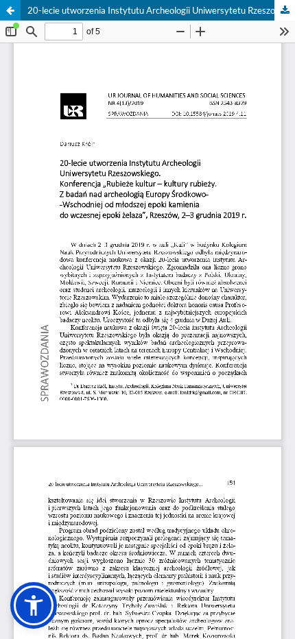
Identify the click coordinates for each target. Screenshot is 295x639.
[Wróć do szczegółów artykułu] (10, 10)
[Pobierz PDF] (284, 10)
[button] (34, 605)
